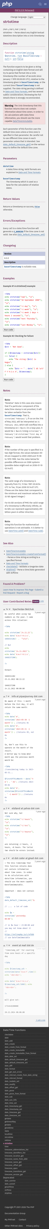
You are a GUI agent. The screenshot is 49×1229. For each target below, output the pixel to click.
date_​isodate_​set (12, 1081)
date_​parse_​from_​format (15, 1094)
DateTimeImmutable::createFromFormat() (26, 554)
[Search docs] (40, 4)
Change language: (19, 17)
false (20, 59)
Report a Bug (23, 593)
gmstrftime (9, 1187)
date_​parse (9, 1091)
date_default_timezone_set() (31, 234)
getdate (8, 1119)
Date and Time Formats (16, 91)
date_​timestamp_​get (13, 1106)
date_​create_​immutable (15, 1050)
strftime (8, 1190)
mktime (8, 1140)
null (7, 59)
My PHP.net (10, 1219)
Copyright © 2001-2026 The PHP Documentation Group (19, 1210)
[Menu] (45, 4)
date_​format (10, 1069)
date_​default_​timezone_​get (16, 1059)
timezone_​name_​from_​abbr (16, 1159)
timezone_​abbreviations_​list (16, 1150)
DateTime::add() (16, 531)
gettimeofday (10, 1122)
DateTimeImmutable (22, 121)
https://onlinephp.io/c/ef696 (19, 934)
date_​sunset (10, 1184)
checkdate (9, 1035)
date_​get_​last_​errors (13, 1072)
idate (7, 1131)
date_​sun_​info (11, 1100)
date (6, 1038)
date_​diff (8, 1066)
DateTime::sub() (35, 531)
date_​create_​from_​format (15, 1047)
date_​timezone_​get (13, 1112)
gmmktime (9, 1128)
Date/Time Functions (14, 1030)
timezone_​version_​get (14, 1174)
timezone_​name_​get (13, 1162)
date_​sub (8, 1097)
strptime (8, 1193)
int (20, 56)
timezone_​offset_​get (13, 1165)
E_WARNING (18, 231)
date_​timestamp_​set (13, 1109)
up (4, 609)
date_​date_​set (11, 1056)
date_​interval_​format (13, 1078)
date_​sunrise (10, 1181)
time (6, 1146)
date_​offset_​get (11, 1087)
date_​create (10, 1044)
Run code (8, 330)
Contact (22, 1219)
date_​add (9, 1041)
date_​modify (10, 1084)
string (30, 53)
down (9, 609)
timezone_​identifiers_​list (15, 1153)
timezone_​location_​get (14, 1156)
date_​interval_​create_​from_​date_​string (21, 1075)
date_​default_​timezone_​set (16, 1063)
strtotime (9, 1143)
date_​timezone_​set (13, 1115)
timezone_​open (11, 1168)
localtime (9, 1134)
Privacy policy (32, 1226)
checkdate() (12, 566)
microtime (9, 1137)
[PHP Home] (7, 4)
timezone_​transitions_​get (15, 1171)
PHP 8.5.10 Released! (24, 10)
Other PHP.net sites (14, 1226)
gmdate (8, 1125)
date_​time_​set (11, 1103)
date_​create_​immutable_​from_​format (20, 1053)
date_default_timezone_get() (17, 144)
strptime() (11, 569)
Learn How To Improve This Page (18, 590)
